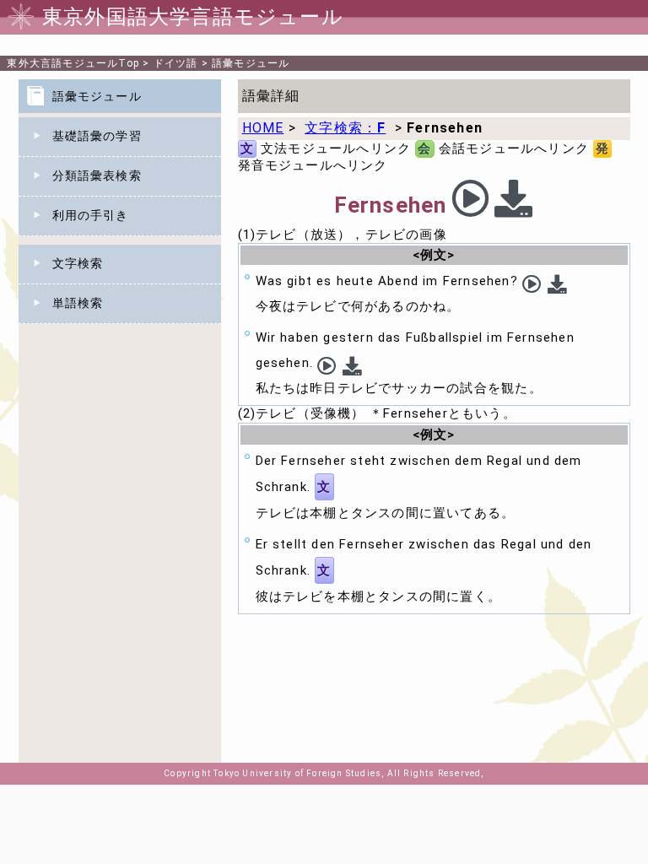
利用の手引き (90, 215)
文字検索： (345, 128)
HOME (263, 128)
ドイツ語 (176, 63)
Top (73, 63)
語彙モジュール (250, 63)
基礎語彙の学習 (97, 136)
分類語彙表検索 (97, 175)
